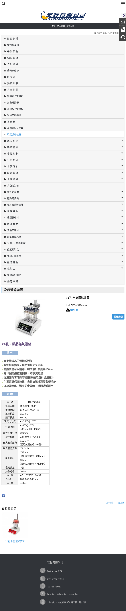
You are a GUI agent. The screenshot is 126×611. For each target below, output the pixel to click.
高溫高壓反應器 (15, 127)
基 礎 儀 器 (12, 147)
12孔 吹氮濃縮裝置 (15, 541)
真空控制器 (13, 185)
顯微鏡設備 (13, 198)
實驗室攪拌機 (14, 115)
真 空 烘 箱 (12, 89)
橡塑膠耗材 (13, 217)
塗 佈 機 (11, 121)
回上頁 (121, 502)
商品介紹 (107, 32)
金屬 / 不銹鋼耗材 (16, 243)
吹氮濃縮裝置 (118, 32)
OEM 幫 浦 (12, 57)
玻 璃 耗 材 (12, 211)
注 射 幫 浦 (12, 64)
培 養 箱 (11, 76)
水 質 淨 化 (12, 166)
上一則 (109, 502)
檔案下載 (74, 309)
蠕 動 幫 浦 (12, 38)
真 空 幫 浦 (12, 179)
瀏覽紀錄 (70, 26)
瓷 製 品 (11, 268)
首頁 (99, 32)
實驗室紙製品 (14, 275)
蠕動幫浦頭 (13, 45)
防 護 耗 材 (12, 223)
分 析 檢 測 (12, 160)
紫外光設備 (13, 191)
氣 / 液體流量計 (15, 204)
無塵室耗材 (13, 230)
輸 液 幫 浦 (12, 172)
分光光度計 (13, 70)
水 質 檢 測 (12, 140)
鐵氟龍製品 (13, 249)
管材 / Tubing (14, 255)
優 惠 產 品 (12, 281)
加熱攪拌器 (13, 102)
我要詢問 (118, 316)
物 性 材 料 (12, 153)
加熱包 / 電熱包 (15, 96)
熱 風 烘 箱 (12, 83)
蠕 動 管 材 (12, 51)
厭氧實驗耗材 (14, 236)
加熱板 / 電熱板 (15, 108)
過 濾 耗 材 (12, 262)
